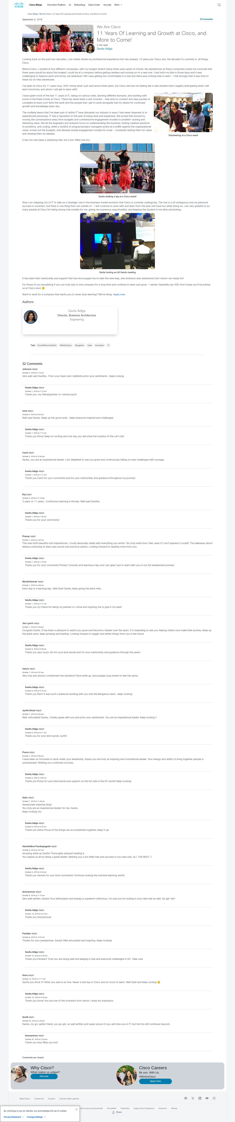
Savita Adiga (104, 49)
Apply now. (119, 294)
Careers (51, 1099)
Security (107, 5)
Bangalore (79, 345)
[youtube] (207, 1098)
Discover (44, 1076)
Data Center (94, 5)
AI (70, 5)
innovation (99, 345)
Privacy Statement (12, 1117)
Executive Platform (56, 5)
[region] (40, 1114)
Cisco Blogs (35, 5)
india (90, 345)
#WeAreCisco (66, 345)
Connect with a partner (69, 1099)
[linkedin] (200, 1098)
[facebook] (185, 1098)
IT (108, 345)
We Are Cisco (45, 14)
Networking (79, 5)
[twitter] (192, 1098)
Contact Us (39, 1099)
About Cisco (25, 1099)
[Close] (76, 1109)
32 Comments (206, 19)
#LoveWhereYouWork (47, 345)
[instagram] (214, 1098)
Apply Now (155, 1081)
